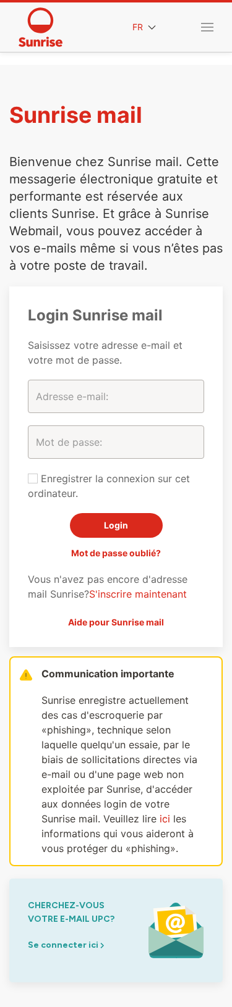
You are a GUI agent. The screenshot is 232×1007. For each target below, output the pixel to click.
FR (138, 27)
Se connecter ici (64, 945)
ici (165, 819)
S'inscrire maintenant (138, 594)
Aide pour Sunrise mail (116, 622)
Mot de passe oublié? (116, 553)
